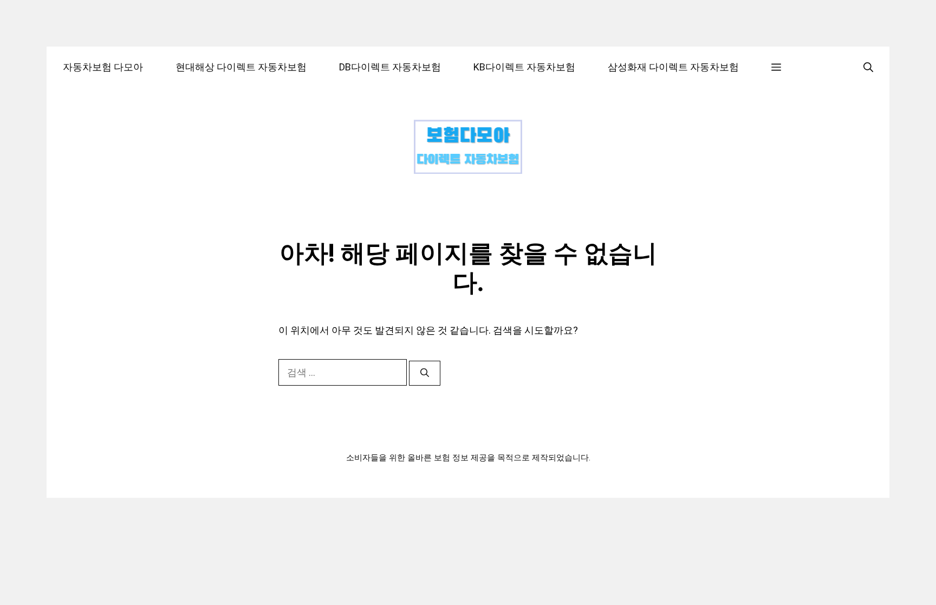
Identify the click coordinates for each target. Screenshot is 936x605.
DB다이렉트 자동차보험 (390, 67)
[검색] (424, 373)
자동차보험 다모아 (103, 67)
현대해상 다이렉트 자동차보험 (241, 67)
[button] (776, 67)
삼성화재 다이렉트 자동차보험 (673, 67)
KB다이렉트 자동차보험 (524, 67)
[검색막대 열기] (868, 67)
